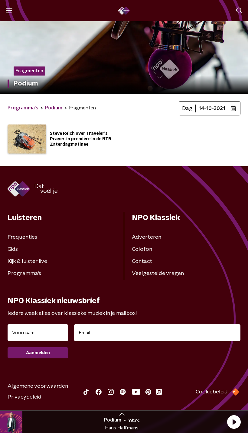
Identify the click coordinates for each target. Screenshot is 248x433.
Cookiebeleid (212, 392)
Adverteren (146, 237)
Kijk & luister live (27, 261)
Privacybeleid (24, 397)
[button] (233, 421)
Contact (142, 261)
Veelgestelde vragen (158, 273)
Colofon (142, 249)
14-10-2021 (212, 108)
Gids (13, 249)
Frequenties (22, 237)
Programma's (24, 273)
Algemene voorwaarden (38, 386)
